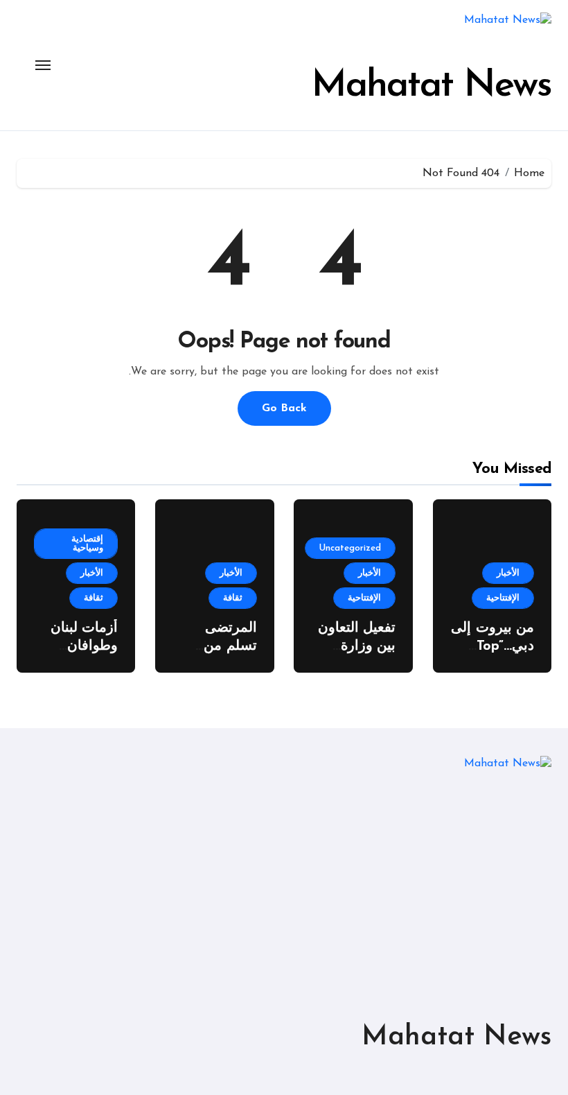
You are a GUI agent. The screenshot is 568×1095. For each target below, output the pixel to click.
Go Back (284, 408)
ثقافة (232, 598)
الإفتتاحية (503, 598)
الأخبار (508, 573)
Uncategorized (350, 548)
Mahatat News (431, 86)
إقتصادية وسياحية (87, 544)
